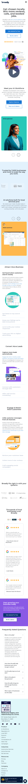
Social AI (3, 735)
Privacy (3, 773)
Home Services (5, 751)
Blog (2, 761)
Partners (3, 763)
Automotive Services (7, 749)
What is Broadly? (9, 635)
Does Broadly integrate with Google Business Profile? (11, 684)
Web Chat (4, 741)
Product (4, 726)
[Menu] (26, 2)
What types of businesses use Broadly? (12, 691)
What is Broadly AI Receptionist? (10, 678)
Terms (3, 775)
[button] (13, 155)
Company (4, 766)
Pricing (3, 759)
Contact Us (4, 770)
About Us (4, 768)
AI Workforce (5, 729)
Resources (5, 756)
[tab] (14, 635)
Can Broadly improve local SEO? (12, 672)
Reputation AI (5, 731)
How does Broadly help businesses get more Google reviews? (11, 665)
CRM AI (3, 737)
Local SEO (4, 733)
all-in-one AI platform (17, 19)
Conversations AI (6, 739)
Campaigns (4, 744)
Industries (4, 747)
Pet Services (4, 753)
